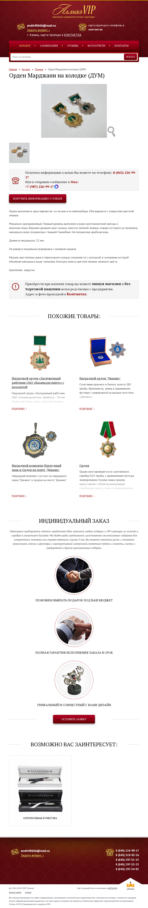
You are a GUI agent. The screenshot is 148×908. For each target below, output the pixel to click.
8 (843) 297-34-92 (127, 869)
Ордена (39, 69)
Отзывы (72, 45)
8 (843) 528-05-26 (127, 855)
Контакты (122, 45)
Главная (13, 69)
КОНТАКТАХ (72, 35)
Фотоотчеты (96, 45)
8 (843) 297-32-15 (127, 859)
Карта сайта (15, 892)
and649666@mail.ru (41, 25)
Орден (84, 465)
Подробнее (18, 409)
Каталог (25, 45)
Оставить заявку (74, 719)
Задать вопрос (37, 30)
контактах (95, 29)
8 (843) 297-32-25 (127, 864)
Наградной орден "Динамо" (100, 378)
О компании (49, 45)
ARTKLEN (112, 888)
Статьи (28, 892)
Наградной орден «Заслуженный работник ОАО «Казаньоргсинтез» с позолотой (38, 382)
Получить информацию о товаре (37, 198)
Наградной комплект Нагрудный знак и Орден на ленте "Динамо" (36, 467)
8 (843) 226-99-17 (127, 850)
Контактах (76, 294)
